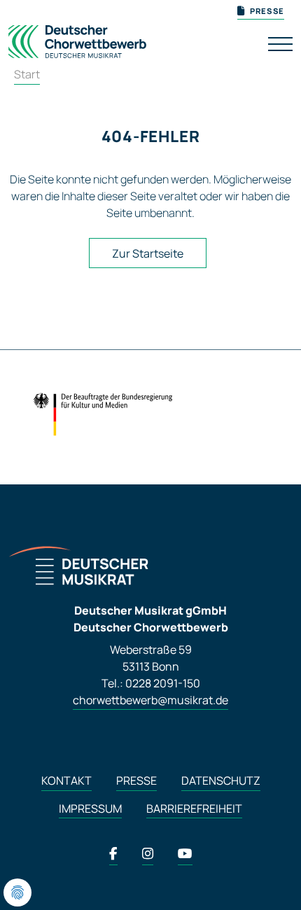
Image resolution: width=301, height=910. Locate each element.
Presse (136, 780)
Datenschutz (220, 780)
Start (27, 74)
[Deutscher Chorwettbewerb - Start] (77, 39)
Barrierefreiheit (194, 808)
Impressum (90, 808)
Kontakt (66, 780)
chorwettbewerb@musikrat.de (150, 700)
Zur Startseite (147, 253)
